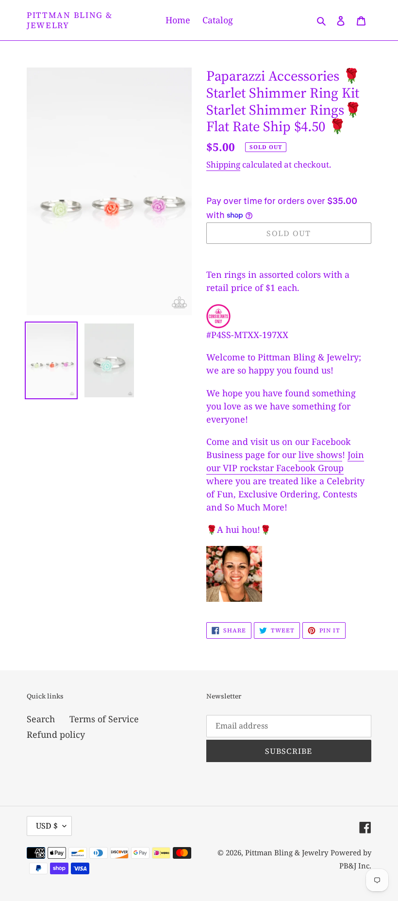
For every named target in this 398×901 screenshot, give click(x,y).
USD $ (47, 825)
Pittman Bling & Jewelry (70, 20)
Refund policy (56, 734)
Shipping (223, 164)
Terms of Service (104, 719)
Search (41, 719)
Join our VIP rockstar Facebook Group (285, 461)
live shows (320, 454)
